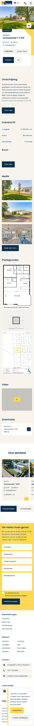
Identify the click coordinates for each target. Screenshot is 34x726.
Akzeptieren (17, 710)
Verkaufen (6, 619)
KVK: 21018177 (5, 716)
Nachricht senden (11, 601)
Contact (8, 60)
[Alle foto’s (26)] (17, 17)
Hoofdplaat (6, 648)
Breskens (5, 651)
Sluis (18, 645)
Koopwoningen (8, 509)
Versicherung (7, 629)
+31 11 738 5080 (12, 670)
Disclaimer (5, 713)
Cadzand (5, 641)
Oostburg (20, 641)
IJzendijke (5, 645)
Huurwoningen (25, 509)
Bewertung (6, 622)
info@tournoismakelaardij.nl (17, 676)
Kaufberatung (7, 625)
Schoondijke (21, 648)
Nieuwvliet (20, 651)
